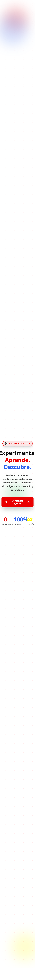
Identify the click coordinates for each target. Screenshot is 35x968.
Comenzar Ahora (17, 502)
